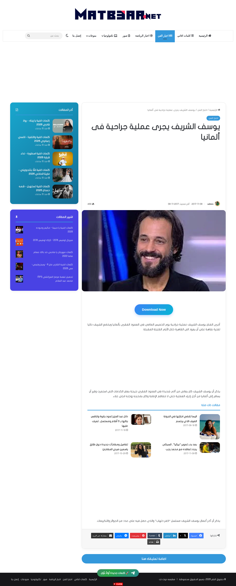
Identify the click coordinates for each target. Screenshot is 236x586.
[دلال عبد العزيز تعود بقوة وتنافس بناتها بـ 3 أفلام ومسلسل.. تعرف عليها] (141, 419)
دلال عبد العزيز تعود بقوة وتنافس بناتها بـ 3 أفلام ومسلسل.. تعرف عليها (109, 421)
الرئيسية (203, 35)
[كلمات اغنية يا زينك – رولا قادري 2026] (63, 126)
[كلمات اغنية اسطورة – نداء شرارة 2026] (63, 159)
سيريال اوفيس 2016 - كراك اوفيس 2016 (53, 240)
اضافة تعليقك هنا (154, 558)
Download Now (154, 309)
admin (210, 204)
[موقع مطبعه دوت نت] (118, 15)
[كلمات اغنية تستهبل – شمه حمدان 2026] (63, 191)
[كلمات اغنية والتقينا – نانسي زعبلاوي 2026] (63, 142)
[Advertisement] (118, 71)
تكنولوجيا (109, 35)
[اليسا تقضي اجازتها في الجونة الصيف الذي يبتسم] (210, 426)
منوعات (92, 35)
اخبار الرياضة (142, 35)
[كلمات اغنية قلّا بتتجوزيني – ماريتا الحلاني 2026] (63, 175)
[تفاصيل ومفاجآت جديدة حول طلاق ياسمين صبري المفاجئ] (141, 450)
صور (125, 35)
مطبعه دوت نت (167, 579)
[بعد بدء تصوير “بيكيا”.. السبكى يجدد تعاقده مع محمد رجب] (210, 447)
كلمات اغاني (184, 35)
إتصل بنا (76, 35)
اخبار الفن (163, 35)
